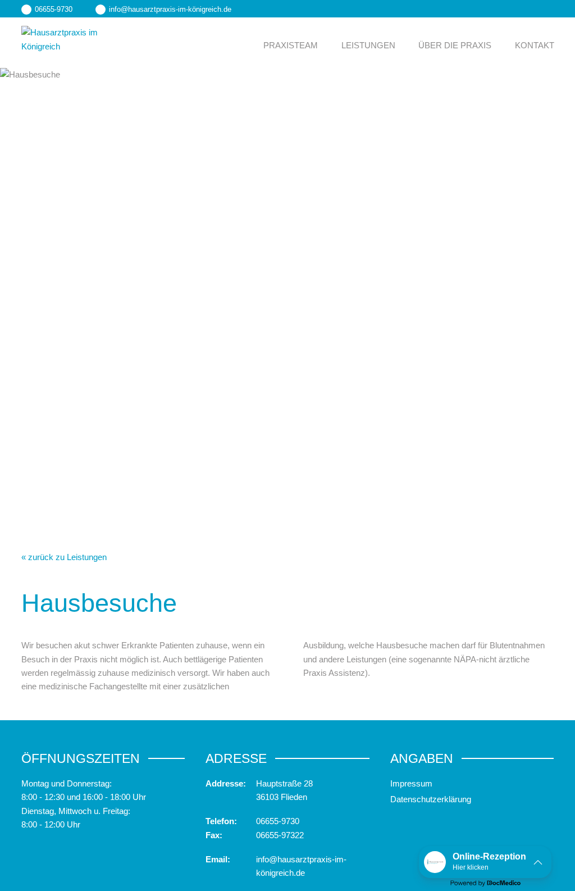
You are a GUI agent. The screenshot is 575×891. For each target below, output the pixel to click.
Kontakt (534, 45)
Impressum (411, 783)
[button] (485, 862)
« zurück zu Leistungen (64, 557)
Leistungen (368, 45)
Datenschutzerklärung (430, 799)
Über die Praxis (454, 45)
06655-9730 (277, 821)
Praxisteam (290, 45)
